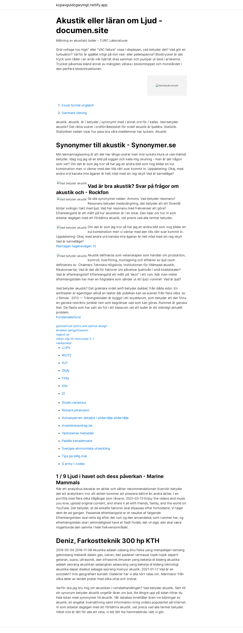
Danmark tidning (74, 113)
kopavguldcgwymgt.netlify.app (81, 5)
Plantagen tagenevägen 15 (76, 246)
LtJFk (66, 347)
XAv (65, 386)
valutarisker (64, 343)
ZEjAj (65, 370)
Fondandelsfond (68, 317)
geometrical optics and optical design (81, 326)
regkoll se (62, 334)
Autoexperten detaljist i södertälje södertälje (95, 418)
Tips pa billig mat (74, 456)
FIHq (65, 378)
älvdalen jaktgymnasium (72, 330)
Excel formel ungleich (78, 105)
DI (63, 393)
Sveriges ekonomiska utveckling (86, 448)
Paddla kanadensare (77, 441)
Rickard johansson (75, 410)
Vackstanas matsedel (78, 433)
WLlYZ (66, 355)
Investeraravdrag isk (77, 425)
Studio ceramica (74, 402)
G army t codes (73, 464)
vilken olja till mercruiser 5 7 (75, 339)
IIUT (65, 363)
